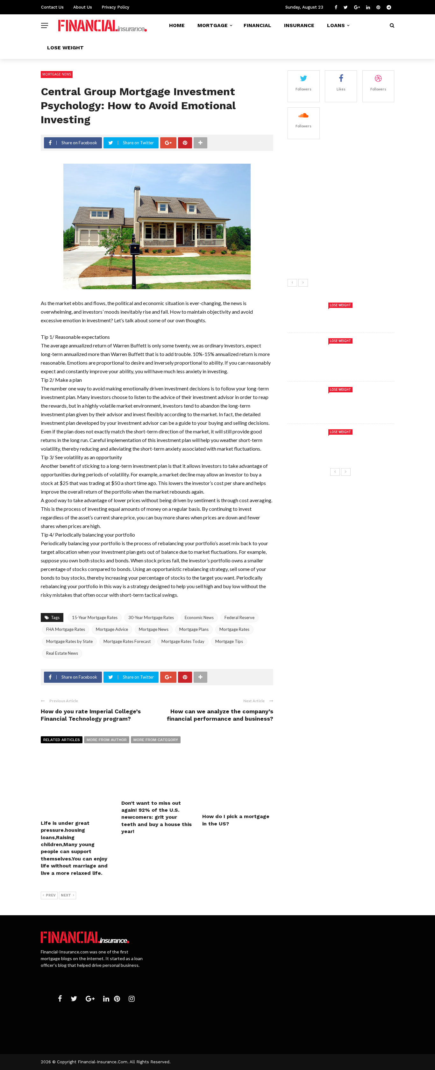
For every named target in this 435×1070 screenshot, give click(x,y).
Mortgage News (56, 74)
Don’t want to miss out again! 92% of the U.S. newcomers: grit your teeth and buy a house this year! (156, 817)
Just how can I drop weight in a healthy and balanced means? (357, 255)
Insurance (299, 25)
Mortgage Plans (194, 629)
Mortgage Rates (234, 629)
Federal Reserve (239, 617)
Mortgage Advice (112, 629)
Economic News (199, 617)
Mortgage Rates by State (69, 641)
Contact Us (52, 7)
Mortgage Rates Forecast (127, 641)
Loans (336, 25)
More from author (107, 740)
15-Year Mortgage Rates (95, 617)
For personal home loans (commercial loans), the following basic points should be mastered (356, 1018)
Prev (51, 895)
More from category (155, 740)
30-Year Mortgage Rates (151, 617)
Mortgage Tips (229, 641)
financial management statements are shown (225, 965)
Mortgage (212, 25)
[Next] (303, 283)
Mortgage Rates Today (182, 641)
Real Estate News (62, 653)
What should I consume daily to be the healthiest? (355, 223)
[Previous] (292, 283)
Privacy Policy (115, 7)
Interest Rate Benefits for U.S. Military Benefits (229, 937)
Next (66, 895)
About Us (82, 7)
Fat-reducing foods (344, 151)
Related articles (61, 740)
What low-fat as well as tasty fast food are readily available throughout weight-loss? (356, 188)
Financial (257, 25)
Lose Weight (65, 48)
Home (177, 25)
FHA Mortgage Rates (65, 629)
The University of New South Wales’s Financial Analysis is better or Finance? (215, 996)
